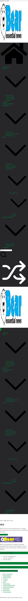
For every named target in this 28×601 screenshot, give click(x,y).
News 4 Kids (9, 164)
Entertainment (7, 575)
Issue (4, 68)
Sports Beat (6, 589)
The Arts (5, 579)
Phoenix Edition (10, 99)
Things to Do (9, 246)
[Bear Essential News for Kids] (14, 64)
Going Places (6, 584)
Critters (5, 580)
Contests (6, 247)
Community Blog (8, 217)
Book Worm (6, 590)
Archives (8, 100)
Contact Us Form (7, 567)
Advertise (6, 67)
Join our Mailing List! (8, 563)
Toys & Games (7, 592)
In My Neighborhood (9, 585)
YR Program (9, 169)
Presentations (10, 135)
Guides (5, 102)
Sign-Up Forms (13, 193)
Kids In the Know (7, 574)
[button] (15, 94)
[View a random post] (14, 286)
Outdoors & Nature (8, 587)
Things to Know (10, 244)
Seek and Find (10, 95)
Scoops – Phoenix (11, 167)
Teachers (6, 105)
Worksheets (9, 132)
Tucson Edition (10, 97)
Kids (4, 137)
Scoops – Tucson (10, 165)
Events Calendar (8, 103)
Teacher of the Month (12, 134)
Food (4, 582)
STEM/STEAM (7, 577)
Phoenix (14, 215)
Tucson (14, 214)
